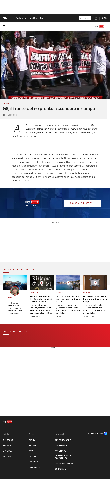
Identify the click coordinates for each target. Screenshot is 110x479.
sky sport (8, 440)
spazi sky (33, 462)
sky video (7, 451)
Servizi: (32, 434)
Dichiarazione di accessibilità (63, 456)
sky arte (7, 456)
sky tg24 (7, 445)
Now (31, 451)
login (104, 18)
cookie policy (62, 445)
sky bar (32, 456)
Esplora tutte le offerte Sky (29, 18)
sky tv (32, 440)
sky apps (33, 445)
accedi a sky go (95, 433)
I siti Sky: (6, 434)
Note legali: (60, 434)
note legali (60, 451)
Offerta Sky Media (64, 463)
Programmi (34, 467)
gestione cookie (63, 440)
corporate (60, 469)
